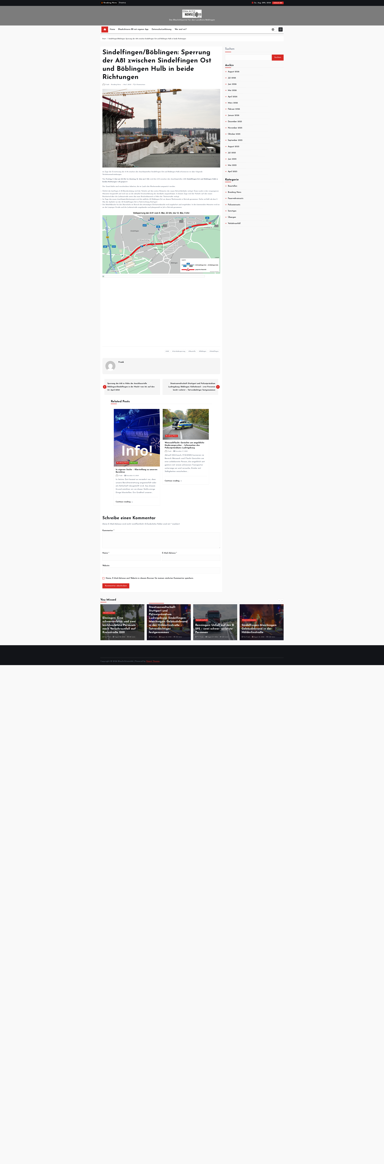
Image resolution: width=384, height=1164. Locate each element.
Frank (107, 84)
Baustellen (232, 186)
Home (112, 29)
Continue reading (123, 502)
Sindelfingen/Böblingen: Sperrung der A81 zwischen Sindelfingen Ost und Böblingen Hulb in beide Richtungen (147, 39)
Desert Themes (153, 661)
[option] (122, 622)
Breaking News (116, 84)
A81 (168, 351)
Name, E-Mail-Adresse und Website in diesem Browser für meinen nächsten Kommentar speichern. (150, 578)
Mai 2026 (232, 90)
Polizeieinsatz (234, 205)
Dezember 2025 (235, 122)
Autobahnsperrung (179, 351)
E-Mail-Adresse (169, 553)
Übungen (133, 462)
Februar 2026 (234, 109)
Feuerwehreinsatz (235, 198)
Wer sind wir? (181, 29)
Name (105, 553)
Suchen (229, 48)
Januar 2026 (233, 115)
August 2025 (233, 147)
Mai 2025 (232, 165)
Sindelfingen (214, 351)
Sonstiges (232, 211)
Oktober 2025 (234, 134)
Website (105, 566)
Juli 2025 (232, 153)
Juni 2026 (232, 84)
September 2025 (235, 140)
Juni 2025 (232, 159)
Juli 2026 (232, 78)
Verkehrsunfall (234, 223)
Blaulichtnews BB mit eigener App (133, 29)
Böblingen (203, 351)
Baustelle (193, 351)
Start (104, 39)
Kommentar (108, 531)
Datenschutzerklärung (162, 29)
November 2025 (235, 128)
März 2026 (233, 103)
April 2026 (232, 97)
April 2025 (232, 172)
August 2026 (233, 72)
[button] (279, 600)
